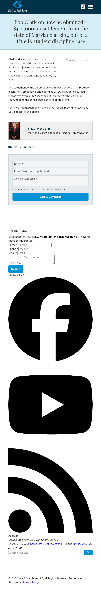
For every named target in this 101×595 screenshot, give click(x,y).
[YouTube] (50, 446)
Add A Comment (50, 196)
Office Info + (37, 544)
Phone (13, 249)
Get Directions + (54, 544)
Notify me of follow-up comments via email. (40, 189)
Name (12, 244)
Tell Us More (15, 263)
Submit (15, 269)
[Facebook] (50, 360)
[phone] (83, 6)
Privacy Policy (30, 582)
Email (12, 252)
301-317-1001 (80, 544)
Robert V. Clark (37, 129)
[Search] (88, 552)
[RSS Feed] (50, 531)
